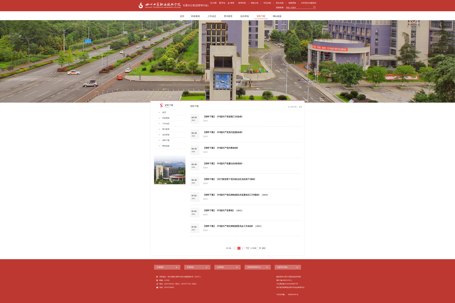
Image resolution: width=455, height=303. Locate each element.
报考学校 (242, 3)
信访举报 (244, 16)
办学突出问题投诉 (308, 3)
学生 (223, 3)
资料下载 (261, 16)
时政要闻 (195, 16)
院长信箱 (280, 3)
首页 (182, 16)
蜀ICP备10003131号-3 (284, 280)
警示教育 (228, 16)
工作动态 (212, 16)
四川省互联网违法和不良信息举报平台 (290, 287)
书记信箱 (267, 3)
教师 (232, 3)
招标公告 (254, 3)
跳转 (263, 248)
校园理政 (292, 3)
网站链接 (277, 16)
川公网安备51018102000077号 (287, 284)
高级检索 (280, 8)
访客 (215, 3)
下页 (247, 248)
